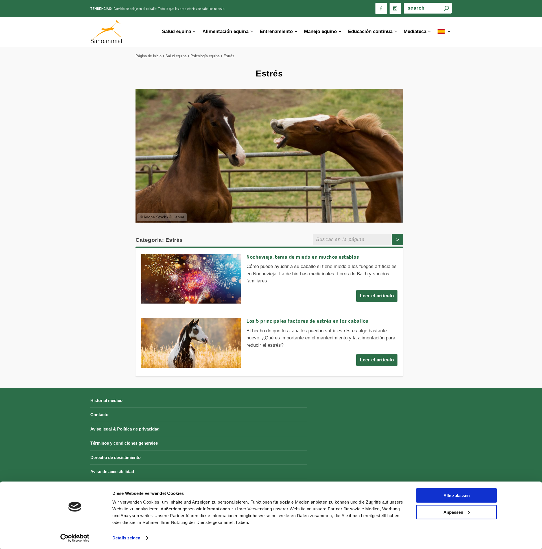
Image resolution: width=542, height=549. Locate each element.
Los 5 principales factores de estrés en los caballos (307, 320)
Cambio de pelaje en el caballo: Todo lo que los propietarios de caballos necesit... (169, 8)
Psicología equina (205, 56)
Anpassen (453, 512)
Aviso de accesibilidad (112, 471)
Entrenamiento (276, 31)
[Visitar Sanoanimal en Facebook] (381, 8)
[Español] (445, 32)
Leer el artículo (377, 295)
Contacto (99, 414)
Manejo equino (320, 31)
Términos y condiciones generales (124, 443)
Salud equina (176, 31)
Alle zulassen (456, 495)
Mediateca (415, 31)
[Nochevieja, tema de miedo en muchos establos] (191, 279)
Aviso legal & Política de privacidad (124, 429)
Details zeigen (126, 537)
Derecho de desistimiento (115, 457)
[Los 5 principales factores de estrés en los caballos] (191, 343)
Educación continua (370, 31)
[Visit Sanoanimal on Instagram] (395, 8)
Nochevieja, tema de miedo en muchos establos (302, 256)
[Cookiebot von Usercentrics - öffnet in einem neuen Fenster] (75, 538)
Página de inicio (148, 56)
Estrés (229, 56)
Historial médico (106, 400)
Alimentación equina (225, 31)
